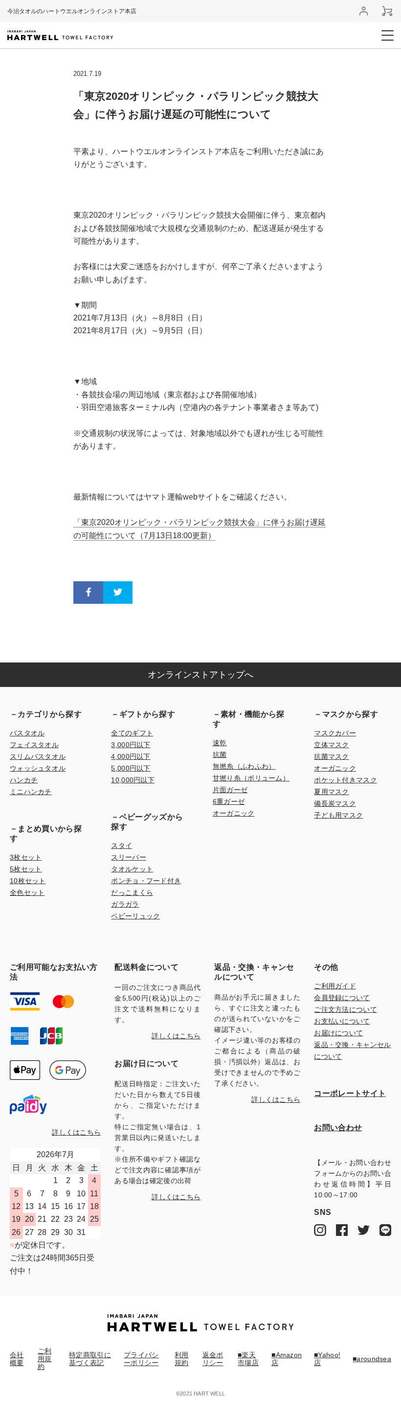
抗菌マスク (331, 756)
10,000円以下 (133, 780)
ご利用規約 (45, 1358)
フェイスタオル (34, 745)
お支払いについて (342, 1021)
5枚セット (26, 869)
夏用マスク (331, 792)
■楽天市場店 (248, 1359)
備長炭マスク (335, 803)
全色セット (27, 892)
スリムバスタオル (38, 756)
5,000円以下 (130, 768)
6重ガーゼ (229, 801)
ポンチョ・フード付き (146, 881)
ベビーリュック (135, 916)
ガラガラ (125, 904)
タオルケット (132, 869)
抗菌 (220, 754)
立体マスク (331, 745)
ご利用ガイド (335, 986)
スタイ (121, 845)
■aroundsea (372, 1359)
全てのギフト (132, 733)
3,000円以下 (130, 745)
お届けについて (338, 1033)
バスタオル (27, 733)
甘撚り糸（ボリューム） (251, 778)
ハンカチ (24, 780)
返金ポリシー (212, 1359)
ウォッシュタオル (38, 768)
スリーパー (128, 857)
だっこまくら (132, 892)
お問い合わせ (338, 1127)
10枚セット (28, 881)
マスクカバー (335, 733)
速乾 (220, 743)
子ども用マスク (338, 815)
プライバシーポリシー (141, 1359)
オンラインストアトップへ (200, 674)
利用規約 (182, 1359)
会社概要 (17, 1359)
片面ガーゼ (230, 790)
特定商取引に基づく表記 (90, 1359)
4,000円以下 (130, 756)
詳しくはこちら (76, 1132)
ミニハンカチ (31, 792)
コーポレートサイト (350, 1093)
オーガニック (234, 813)
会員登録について (342, 998)
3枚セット (26, 857)
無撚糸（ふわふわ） (244, 766)
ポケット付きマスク (345, 780)
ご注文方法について (345, 1009)
